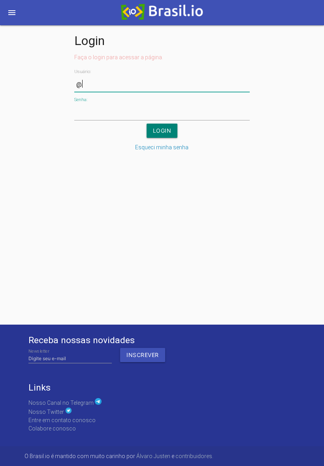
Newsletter (38, 351)
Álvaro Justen (153, 456)
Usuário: (82, 71)
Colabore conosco (52, 428)
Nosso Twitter (46, 412)
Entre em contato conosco (62, 420)
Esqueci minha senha (161, 147)
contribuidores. (194, 456)
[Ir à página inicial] (162, 14)
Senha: (80, 99)
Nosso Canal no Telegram (61, 403)
